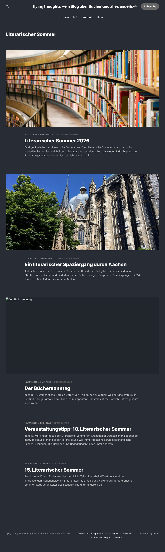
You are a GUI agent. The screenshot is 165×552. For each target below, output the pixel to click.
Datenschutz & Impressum (91, 533)
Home (65, 17)
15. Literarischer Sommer (53, 470)
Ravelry (118, 537)
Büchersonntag (63, 382)
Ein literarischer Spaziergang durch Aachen (75, 264)
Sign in (133, 6)
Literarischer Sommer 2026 (56, 141)
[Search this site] (7, 6)
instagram (113, 533)
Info (75, 17)
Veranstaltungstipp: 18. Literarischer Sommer (77, 429)
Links (100, 17)
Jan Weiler (60, 463)
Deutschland (61, 423)
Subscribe (150, 6)
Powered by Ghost (149, 533)
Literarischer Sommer (66, 134)
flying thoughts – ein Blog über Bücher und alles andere (82, 6)
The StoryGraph (102, 537)
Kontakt (87, 17)
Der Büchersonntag (47, 388)
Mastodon (128, 533)
